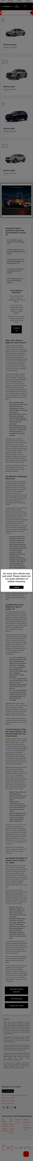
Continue (16, 587)
